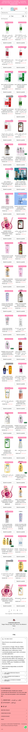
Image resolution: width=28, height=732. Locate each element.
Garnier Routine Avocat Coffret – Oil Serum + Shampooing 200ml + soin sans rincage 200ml (7, 551)
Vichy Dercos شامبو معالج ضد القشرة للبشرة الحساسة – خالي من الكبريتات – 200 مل (21, 111)
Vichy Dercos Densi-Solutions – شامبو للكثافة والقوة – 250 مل (20, 378)
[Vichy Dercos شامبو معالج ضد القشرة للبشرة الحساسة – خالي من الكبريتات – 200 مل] (20, 101)
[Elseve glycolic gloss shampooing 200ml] (20, 271)
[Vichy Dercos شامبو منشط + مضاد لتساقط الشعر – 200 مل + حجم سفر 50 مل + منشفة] (7, 52)
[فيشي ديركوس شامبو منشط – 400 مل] (20, 52)
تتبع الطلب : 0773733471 (9, 702)
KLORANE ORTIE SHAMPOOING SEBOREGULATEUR (7, 452)
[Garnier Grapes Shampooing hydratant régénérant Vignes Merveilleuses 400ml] (7, 492)
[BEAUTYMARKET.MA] (14, 8)
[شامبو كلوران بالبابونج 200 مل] (7, 467)
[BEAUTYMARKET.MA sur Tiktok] (6, 707)
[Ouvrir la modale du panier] (26, 8)
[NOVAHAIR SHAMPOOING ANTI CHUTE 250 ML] (20, 248)
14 (17, 610)
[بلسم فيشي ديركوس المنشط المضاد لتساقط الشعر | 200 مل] (7, 126)
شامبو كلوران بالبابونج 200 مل (7, 475)
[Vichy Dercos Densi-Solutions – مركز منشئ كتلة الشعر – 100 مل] (20, 344)
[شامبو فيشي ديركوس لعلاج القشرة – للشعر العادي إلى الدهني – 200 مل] (7, 27)
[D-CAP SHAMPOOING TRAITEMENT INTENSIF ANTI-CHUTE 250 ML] (7, 516)
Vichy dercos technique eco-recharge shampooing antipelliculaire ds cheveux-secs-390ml (20, 87)
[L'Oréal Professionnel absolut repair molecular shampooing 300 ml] (7, 149)
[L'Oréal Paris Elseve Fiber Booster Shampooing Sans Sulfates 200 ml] (20, 393)
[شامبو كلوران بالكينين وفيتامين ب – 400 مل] (20, 126)
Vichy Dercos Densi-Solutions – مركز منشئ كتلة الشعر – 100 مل (20, 353)
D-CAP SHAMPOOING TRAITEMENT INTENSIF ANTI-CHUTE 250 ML (7, 526)
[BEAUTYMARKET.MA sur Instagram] (4, 707)
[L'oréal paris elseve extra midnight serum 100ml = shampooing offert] (7, 368)
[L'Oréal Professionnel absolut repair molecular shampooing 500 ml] (20, 296)
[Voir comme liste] (25, 16)
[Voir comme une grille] (23, 16)
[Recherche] (25, 12)
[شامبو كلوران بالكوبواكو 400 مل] (20, 590)
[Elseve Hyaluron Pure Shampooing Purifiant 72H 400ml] (20, 516)
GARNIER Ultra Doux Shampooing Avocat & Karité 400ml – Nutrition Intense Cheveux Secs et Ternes (21, 477)
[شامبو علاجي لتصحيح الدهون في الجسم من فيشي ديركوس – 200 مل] (7, 566)
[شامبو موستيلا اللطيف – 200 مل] (20, 442)
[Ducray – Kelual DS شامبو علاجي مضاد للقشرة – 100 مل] (20, 541)
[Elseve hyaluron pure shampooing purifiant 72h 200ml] (7, 296)
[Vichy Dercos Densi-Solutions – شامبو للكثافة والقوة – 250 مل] (20, 368)
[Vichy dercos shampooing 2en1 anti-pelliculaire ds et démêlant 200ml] (7, 174)
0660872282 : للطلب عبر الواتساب (12, 700)
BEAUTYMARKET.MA (15, 724)
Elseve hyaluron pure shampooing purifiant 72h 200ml (7, 305)
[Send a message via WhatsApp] (25, 727)
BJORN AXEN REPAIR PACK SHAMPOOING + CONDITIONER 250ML (21, 208)
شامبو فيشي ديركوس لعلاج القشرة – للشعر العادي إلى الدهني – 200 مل (7, 37)
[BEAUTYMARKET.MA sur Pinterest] (1, 707)
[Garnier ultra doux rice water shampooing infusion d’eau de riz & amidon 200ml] (20, 418)
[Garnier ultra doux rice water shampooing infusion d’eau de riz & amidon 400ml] (7, 344)
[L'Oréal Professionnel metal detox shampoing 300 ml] (7, 418)
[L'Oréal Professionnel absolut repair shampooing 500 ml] (20, 492)
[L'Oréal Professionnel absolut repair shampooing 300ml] (7, 271)
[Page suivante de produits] (20, 610)
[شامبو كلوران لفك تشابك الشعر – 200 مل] (7, 393)
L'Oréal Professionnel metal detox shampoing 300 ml (7, 427)
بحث (2, 729)
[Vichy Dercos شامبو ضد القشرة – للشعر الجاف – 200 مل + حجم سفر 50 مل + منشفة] (20, 27)
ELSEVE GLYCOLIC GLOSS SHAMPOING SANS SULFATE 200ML (7, 208)
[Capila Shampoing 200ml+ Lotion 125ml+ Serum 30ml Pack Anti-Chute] (20, 174)
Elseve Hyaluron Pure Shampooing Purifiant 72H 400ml (20, 526)
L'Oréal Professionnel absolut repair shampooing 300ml (7, 280)
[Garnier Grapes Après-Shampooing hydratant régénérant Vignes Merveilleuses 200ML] (7, 590)
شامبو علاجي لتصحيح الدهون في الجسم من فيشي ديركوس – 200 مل (7, 575)
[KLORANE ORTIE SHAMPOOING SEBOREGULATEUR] (7, 442)
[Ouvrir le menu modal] (1, 8)
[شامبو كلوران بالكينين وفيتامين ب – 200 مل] (20, 223)
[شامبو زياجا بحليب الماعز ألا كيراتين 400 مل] (20, 320)
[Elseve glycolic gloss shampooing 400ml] (7, 248)
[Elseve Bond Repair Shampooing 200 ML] (7, 320)
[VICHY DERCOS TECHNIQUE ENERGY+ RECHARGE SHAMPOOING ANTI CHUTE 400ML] (7, 101)
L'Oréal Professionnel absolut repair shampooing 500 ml (20, 501)
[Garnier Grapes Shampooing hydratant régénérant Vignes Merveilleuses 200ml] (7, 223)
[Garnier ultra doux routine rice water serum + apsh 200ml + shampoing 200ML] (20, 149)
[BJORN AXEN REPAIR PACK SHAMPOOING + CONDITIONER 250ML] (20, 198)
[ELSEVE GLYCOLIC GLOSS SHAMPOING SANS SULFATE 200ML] (7, 198)
